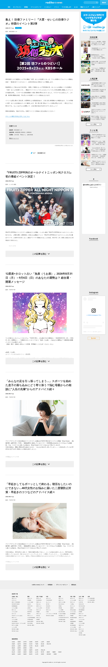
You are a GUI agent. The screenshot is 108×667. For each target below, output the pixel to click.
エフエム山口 (73, 611)
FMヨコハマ (29, 615)
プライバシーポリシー (62, 584)
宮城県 (30, 641)
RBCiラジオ (81, 629)
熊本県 (30, 654)
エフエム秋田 (14, 619)
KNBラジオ (38, 602)
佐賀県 (19, 654)
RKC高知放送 (73, 625)
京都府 (24, 650)
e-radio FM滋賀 (62, 613)
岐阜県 (19, 648)
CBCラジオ (48, 598)
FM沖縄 (80, 633)
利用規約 (50, 584)
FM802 (60, 606)
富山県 (36, 646)
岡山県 (13, 652)
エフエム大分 (81, 619)
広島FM (71, 608)
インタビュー (47, 7)
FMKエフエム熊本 (82, 615)
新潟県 (13, 646)
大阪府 (13, 650)
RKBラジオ (81, 598)
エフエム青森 (14, 608)
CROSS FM (81, 604)
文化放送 (29, 600)
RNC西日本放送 (73, 617)
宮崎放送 (81, 621)
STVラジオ (14, 600)
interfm (29, 604)
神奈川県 (49, 644)
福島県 (48, 641)
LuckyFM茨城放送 (31, 617)
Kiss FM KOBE (62, 611)
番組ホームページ (14, 138)
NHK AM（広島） (74, 629)
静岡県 (24, 648)
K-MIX (47, 611)
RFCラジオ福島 (15, 625)
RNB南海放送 (73, 621)
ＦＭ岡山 (72, 604)
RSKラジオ (72, 602)
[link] (92, 185)
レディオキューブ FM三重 (51, 613)
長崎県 (24, 654)
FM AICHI (48, 606)
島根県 (30, 652)
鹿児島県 (49, 654)
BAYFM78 (29, 611)
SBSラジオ (48, 609)
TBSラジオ (29, 598)
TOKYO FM (29, 606)
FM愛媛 (71, 623)
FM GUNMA (30, 623)
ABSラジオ (14, 617)
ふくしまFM (14, 627)
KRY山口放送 (73, 609)
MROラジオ (38, 606)
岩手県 (24, 641)
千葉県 (36, 644)
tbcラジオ (14, 613)
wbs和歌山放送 (62, 619)
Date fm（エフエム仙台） (17, 615)
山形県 (42, 641)
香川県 (42, 652)
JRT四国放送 (72, 613)
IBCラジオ (14, 609)
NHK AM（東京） (31, 625)
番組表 (104, 2)
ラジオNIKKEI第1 (91, 598)
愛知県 (13, 648)
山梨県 (19, 646)
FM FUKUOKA (82, 606)
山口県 (36, 652)
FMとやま (38, 604)
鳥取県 (24, 652)
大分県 (36, 654)
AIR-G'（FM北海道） (16, 602)
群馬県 (24, 644)
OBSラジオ (81, 617)
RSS (94, 338)
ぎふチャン (48, 602)
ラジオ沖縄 (81, 631)
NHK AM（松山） (74, 631)
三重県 (30, 648)
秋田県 (36, 641)
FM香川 (71, 619)
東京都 (42, 644)
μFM (80, 627)
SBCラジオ (38, 617)
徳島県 (48, 652)
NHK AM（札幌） (15, 629)
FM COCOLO (61, 604)
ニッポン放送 (30, 602)
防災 (9, 7)
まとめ (76, 7)
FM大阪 (60, 608)
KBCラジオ (81, 600)
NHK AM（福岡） (82, 634)
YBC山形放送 (14, 621)
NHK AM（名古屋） (40, 623)
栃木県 (19, 644)
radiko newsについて (38, 584)
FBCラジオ (38, 609)
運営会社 (73, 584)
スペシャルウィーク (36, 7)
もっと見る (93, 124)
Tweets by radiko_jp (94, 187)
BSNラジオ (38, 598)
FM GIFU (48, 608)
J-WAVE (29, 608)
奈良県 (36, 650)
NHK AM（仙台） (15, 631)
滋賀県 (30, 650)
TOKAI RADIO (49, 600)
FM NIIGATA (39, 600)
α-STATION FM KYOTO (64, 617)
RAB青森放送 (14, 606)
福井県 (42, 646)
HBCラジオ (14, 598)
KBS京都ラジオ (41, 153)
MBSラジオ (61, 600)
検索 (97, 2)
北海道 (13, 641)
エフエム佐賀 (81, 608)
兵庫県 (19, 650)
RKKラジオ (81, 613)
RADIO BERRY (30, 621)
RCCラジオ (72, 606)
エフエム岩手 (14, 611)
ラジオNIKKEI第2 (91, 600)
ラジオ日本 (29, 609)
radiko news (54, 2)
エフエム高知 (73, 627)
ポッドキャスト (17, 7)
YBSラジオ (38, 613)
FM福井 (38, 611)
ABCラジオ (61, 598)
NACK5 (28, 613)
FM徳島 (71, 615)
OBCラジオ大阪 (62, 602)
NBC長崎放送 (81, 609)
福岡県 (13, 654)
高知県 (59, 652)
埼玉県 (30, 644)
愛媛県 (54, 652)
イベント (56, 7)
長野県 (24, 646)
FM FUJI (38, 615)
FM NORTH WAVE (15, 604)
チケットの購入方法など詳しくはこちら (17, 116)
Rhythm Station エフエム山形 (18, 623)
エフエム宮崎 (81, 623)
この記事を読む (39, 253)
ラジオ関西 (61, 609)
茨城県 (13, 644)
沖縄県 (55, 654)
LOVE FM (81, 602)
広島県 (19, 652)
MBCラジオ (81, 625)
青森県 (19, 641)
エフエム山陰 (73, 600)
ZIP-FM (47, 604)
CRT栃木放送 (30, 619)
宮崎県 (42, 654)
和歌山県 (43, 650)
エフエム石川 (39, 608)
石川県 (30, 646)
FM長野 (38, 619)
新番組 (26, 7)
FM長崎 (80, 611)
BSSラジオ (72, 598)
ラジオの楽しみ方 (66, 7)
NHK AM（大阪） (62, 621)
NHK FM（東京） (91, 602)
